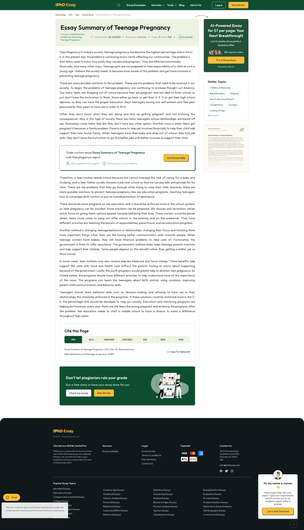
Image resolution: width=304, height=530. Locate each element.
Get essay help (106, 287)
